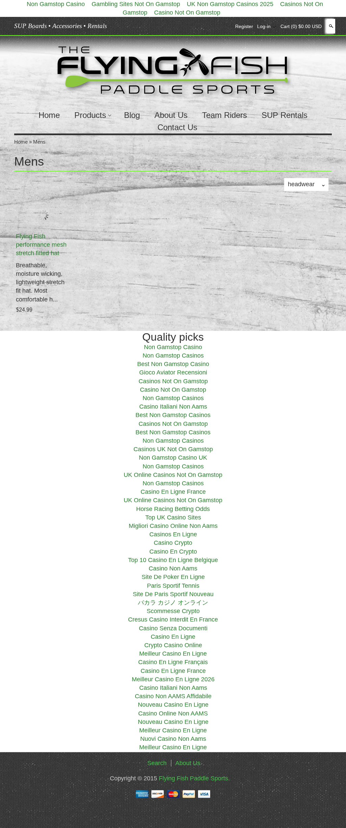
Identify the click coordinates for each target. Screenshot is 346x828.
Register (244, 26)
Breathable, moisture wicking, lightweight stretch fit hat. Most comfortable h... (40, 282)
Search (330, 26)
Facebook (213, 26)
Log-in (264, 26)
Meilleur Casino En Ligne (173, 653)
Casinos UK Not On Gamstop (173, 449)
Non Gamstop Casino (173, 347)
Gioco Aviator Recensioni (173, 372)
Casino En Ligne (173, 636)
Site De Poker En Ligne (173, 577)
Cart (301, 26)
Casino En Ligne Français (173, 662)
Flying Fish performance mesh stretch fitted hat (41, 245)
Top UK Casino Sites (173, 517)
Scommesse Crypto (173, 611)
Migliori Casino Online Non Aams (173, 525)
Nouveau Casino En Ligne (173, 704)
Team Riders (224, 115)
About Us (171, 115)
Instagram (225, 26)
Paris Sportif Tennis (173, 585)
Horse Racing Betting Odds (173, 509)
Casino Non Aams (173, 568)
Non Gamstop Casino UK (173, 457)
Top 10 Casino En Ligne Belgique (173, 560)
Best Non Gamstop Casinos (173, 415)
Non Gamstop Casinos (173, 355)
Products (90, 115)
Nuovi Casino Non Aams (173, 738)
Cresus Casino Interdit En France (173, 619)
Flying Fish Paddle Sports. (194, 778)
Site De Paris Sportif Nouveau (173, 594)
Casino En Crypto (173, 551)
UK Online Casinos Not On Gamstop (173, 474)
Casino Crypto (173, 542)
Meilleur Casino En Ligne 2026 (173, 679)
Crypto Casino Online (173, 645)
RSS (202, 26)
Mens (39, 142)
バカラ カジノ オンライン (173, 602)
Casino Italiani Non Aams (173, 406)
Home (49, 115)
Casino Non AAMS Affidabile (173, 696)
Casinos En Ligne (173, 534)
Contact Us (177, 127)
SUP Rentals (284, 115)
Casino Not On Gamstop (187, 12)
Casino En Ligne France (173, 491)
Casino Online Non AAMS (173, 713)
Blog (132, 115)
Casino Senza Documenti (173, 628)
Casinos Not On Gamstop (173, 381)
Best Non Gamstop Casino (173, 364)
